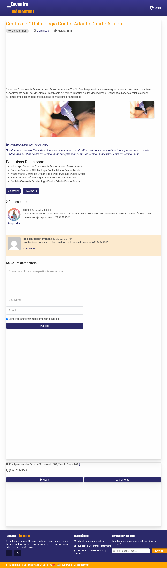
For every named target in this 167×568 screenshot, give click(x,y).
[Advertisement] (83, 62)
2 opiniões (43, 30)
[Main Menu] (9, 8)
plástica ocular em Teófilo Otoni (40, 154)
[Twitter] (17, 553)
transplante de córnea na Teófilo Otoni (81, 154)
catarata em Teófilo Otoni (24, 150)
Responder (14, 223)
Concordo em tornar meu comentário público (34, 318)
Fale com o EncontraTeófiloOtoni (94, 546)
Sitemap (33, 565)
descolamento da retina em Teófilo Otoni (64, 150)
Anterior (14, 190)
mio (18, 154)
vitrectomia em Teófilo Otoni (122, 154)
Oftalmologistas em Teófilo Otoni (29, 144)
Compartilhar (18, 30)
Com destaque (96, 550)
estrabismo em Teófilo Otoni (105, 150)
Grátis (78, 553)
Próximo (30, 190)
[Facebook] (9, 553)
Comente (124, 479)
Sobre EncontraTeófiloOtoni (91, 541)
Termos (10, 565)
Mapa (46, 479)
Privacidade (21, 565)
